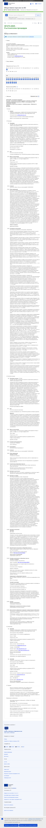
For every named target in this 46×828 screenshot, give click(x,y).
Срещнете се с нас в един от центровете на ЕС (13, 799)
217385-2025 (31, 36)
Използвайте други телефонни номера (11, 795)
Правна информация (8, 752)
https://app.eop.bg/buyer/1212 (23, 650)
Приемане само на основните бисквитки (28, 825)
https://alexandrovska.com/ (21, 648)
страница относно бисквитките (34, 818)
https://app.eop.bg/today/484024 (19, 552)
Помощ (5, 739)
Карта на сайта (7, 763)
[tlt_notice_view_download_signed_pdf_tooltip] (7, 69)
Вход (33, 3)
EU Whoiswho (6, 775)
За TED (5, 761)
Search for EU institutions (8, 804)
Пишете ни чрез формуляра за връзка (11, 797)
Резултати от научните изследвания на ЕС (12, 773)
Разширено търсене (12, 18)
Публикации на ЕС (7, 777)
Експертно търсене (21, 18)
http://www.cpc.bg (20, 679)
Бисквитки (6, 754)
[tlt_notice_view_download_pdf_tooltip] (7, 79)
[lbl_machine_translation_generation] (17, 86)
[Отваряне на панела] (5, 33)
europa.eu (14, 788)
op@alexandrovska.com (21, 115)
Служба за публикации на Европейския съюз (13, 731)
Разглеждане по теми (29, 18)
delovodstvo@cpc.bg (21, 674)
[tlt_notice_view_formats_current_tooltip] (38, 96)
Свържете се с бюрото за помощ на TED (11, 741)
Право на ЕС (6, 769)
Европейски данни (7, 771)
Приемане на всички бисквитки (11, 825)
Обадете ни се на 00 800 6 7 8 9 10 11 (11, 793)
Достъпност (6, 756)
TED (5, 23)
